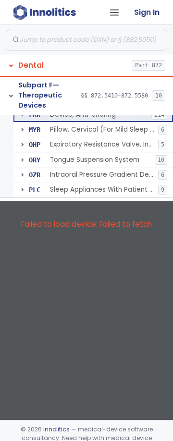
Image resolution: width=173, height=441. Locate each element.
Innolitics (56, 429)
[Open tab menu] (114, 12)
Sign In (147, 12)
